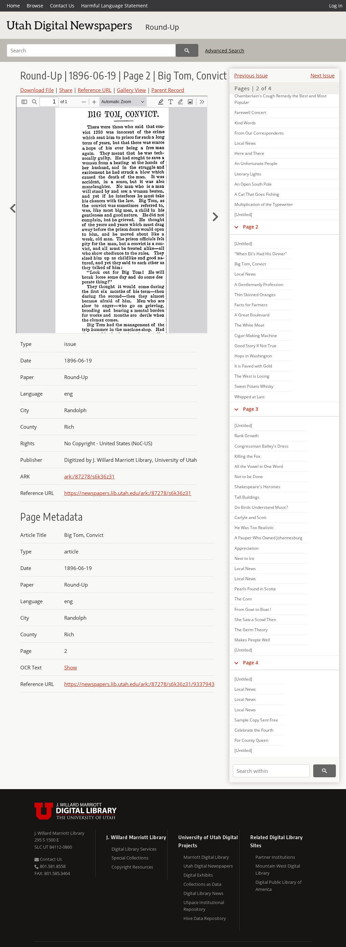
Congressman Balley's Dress (261, 446)
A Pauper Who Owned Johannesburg (268, 538)
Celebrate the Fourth (253, 730)
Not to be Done (248, 476)
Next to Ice (244, 558)
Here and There (249, 153)
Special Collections (130, 858)
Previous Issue (251, 75)
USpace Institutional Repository (203, 906)
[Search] (187, 50)
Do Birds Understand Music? (261, 507)
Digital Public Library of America (278, 885)
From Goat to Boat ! (252, 609)
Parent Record (167, 90)
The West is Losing (251, 376)
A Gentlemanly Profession (258, 284)
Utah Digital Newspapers (208, 866)
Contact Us (62, 5)
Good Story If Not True (255, 346)
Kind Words (245, 123)
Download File (37, 90)
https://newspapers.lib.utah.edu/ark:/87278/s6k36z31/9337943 (139, 684)
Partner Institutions (275, 857)
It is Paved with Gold (253, 366)
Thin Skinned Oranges (255, 295)
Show (70, 667)
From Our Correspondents (259, 133)
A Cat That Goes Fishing (256, 194)
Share (65, 90)
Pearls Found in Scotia (255, 589)
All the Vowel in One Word (258, 466)
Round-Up (162, 27)
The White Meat (249, 325)
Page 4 (250, 662)
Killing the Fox (247, 456)
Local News (245, 143)
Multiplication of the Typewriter (263, 204)
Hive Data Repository (204, 918)
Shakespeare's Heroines (257, 487)
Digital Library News (203, 893)
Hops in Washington (253, 356)
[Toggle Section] (236, 227)
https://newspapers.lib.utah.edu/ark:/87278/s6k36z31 (127, 493)
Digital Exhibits (198, 875)
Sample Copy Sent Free (256, 720)
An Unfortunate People (255, 163)
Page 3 (250, 409)
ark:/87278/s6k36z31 (89, 476)
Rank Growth (246, 436)
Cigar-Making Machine (255, 335)
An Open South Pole (253, 184)
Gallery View (131, 90)
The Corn (243, 599)
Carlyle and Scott (250, 517)
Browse (35, 5)
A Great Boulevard (251, 315)
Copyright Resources (132, 867)
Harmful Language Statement (114, 5)
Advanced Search (224, 50)
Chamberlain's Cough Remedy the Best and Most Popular (280, 99)
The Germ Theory (251, 630)
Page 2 (250, 226)
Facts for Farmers (251, 305)
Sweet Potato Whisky (253, 386)
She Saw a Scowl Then (255, 619)
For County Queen (251, 740)
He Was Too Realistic (254, 527)
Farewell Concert (250, 112)
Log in (336, 5)
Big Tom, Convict (250, 264)
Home (13, 5)
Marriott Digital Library (206, 857)
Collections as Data (202, 884)
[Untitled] (243, 214)
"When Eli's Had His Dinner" (260, 254)
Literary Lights (247, 174)
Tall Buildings (247, 497)
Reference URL (95, 90)
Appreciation (246, 548)
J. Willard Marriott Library (59, 833)
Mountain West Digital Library (277, 869)
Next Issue (323, 75)
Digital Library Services (134, 849)
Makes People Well (252, 640)
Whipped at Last (249, 397)
